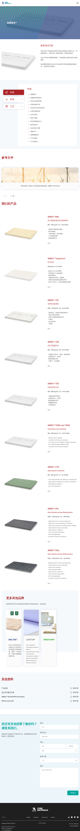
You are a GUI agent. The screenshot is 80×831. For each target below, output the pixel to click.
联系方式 (43, 732)
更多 (49, 243)
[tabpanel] (47, 115)
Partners (36, 817)
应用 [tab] (12, 99)
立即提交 (73, 793)
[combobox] (59, 751)
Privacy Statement (74, 826)
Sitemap (53, 817)
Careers (28, 817)
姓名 (41, 723)
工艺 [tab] (12, 106)
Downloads (45, 817)
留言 (41, 766)
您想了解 (44, 756)
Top (3, 817)
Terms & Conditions (73, 823)
